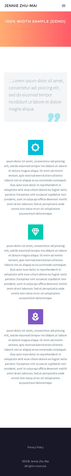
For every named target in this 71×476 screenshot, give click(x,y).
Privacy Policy (35, 447)
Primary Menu (63, 6)
